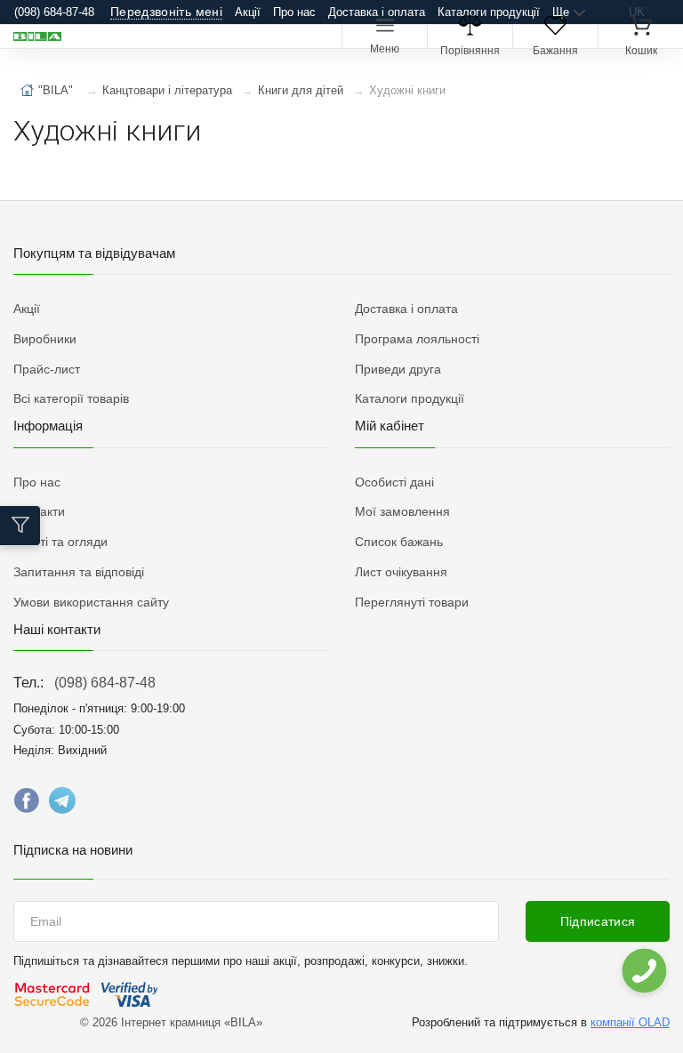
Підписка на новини (73, 849)
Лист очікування (401, 572)
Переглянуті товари (412, 602)
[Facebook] (26, 805)
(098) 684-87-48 (105, 682)
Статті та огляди (60, 542)
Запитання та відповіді (78, 572)
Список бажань (399, 542)
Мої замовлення (402, 511)
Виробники (44, 339)
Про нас (294, 12)
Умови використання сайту (91, 602)
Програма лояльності (417, 339)
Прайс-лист (46, 369)
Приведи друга (398, 369)
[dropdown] (643, 970)
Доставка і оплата (376, 12)
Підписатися (598, 921)
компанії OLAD (630, 1022)
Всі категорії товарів (71, 398)
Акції (248, 12)
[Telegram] (62, 805)
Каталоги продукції (489, 12)
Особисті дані (394, 482)
